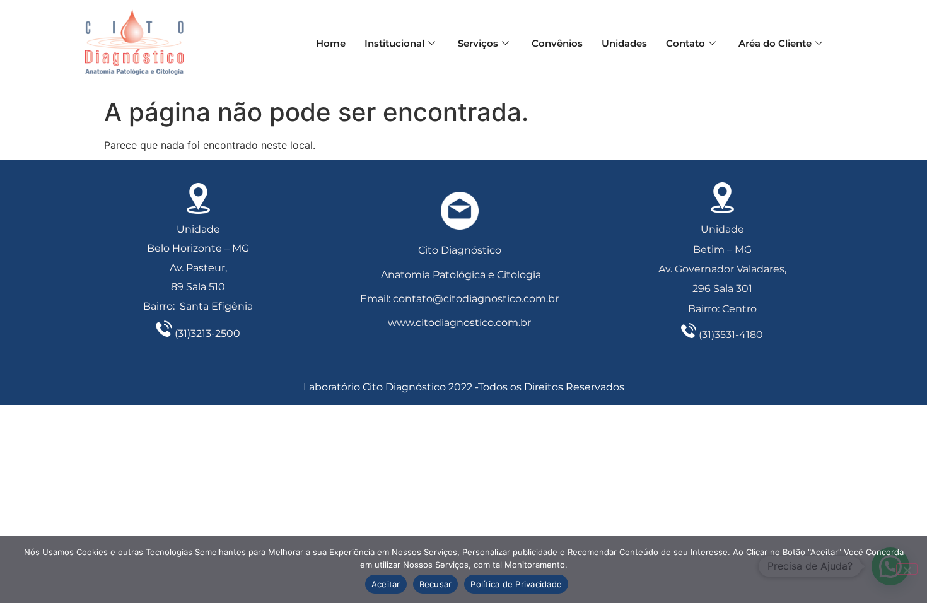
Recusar (435, 584)
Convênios (557, 43)
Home (331, 43)
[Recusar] (907, 569)
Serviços (478, 43)
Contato (685, 43)
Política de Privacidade (516, 584)
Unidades (624, 43)
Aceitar (385, 584)
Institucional (394, 43)
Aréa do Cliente (775, 43)
